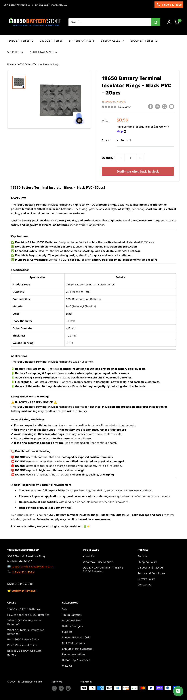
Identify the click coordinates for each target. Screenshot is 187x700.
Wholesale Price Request (98, 561)
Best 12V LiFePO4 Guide (22, 645)
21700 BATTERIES (51, 40)
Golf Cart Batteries (73, 643)
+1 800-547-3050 (23, 571)
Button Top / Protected (76, 660)
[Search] (155, 22)
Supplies (67, 631)
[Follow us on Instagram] (68, 688)
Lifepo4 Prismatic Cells (76, 637)
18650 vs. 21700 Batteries (23, 609)
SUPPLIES (13, 51)
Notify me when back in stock (138, 171)
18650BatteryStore (114, 101)
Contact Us (144, 584)
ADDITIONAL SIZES (41, 51)
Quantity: (108, 157)
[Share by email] (171, 106)
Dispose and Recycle (150, 567)
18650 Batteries (72, 614)
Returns (142, 556)
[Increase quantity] (140, 158)
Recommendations (73, 654)
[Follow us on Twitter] (61, 688)
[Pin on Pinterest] (157, 106)
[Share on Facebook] (150, 106)
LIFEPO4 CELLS (110, 40)
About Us (88, 556)
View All (67, 665)
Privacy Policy (146, 578)
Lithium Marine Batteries (77, 648)
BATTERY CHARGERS (82, 40)
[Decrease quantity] (121, 158)
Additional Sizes (72, 620)
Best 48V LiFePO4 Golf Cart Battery (24, 652)
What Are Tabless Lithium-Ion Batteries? (25, 631)
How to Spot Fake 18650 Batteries (28, 614)
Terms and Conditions (151, 573)
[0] (176, 22)
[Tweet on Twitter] (164, 106)
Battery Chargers (72, 626)
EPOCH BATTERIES (142, 40)
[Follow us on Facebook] (54, 688)
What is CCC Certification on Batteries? (24, 622)
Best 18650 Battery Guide (23, 639)
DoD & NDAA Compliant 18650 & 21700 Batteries (103, 569)
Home (10, 64)
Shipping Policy (147, 561)
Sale (64, 609)
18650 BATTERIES (18, 40)
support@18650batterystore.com (32, 566)
